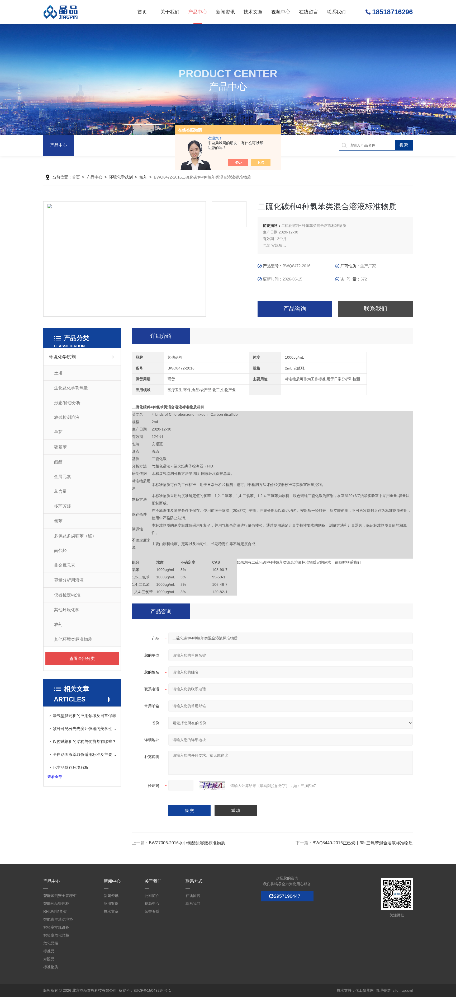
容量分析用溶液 (69, 580)
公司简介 (152, 895)
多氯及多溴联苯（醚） (75, 535)
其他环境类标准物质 (73, 639)
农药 (58, 624)
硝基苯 (60, 447)
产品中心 (197, 12)
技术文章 (253, 12)
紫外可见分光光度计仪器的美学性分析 (85, 728)
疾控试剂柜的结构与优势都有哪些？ (84, 741)
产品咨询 (294, 308)
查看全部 (55, 777)
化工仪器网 (364, 990)
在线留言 (308, 12)
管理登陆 (383, 990)
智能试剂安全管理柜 (60, 895)
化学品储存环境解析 (70, 767)
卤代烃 (60, 550)
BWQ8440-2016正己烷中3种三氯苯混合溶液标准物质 (362, 843)
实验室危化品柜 (56, 935)
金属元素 (62, 476)
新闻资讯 (225, 12)
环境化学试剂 (121, 177)
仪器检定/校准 (67, 595)
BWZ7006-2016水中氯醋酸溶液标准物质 (187, 843)
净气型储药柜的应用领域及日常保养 (84, 715)
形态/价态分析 (67, 402)
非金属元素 (64, 565)
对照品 (48, 959)
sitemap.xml (403, 990)
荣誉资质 (152, 911)
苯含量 (60, 491)
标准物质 (50, 967)
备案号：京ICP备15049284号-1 (145, 990)
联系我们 (336, 12)
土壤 (58, 373)
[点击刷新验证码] (212, 785)
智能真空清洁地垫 (58, 919)
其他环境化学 (66, 609)
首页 (142, 12)
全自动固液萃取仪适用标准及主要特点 (85, 754)
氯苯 (143, 177)
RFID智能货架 (55, 911)
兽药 (58, 432)
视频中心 (280, 12)
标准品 (48, 951)
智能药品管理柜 (56, 903)
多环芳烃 (62, 506)
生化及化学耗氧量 (71, 388)
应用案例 (111, 903)
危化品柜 (50, 943)
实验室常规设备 (56, 927)
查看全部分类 (82, 658)
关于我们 (169, 12)
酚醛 (58, 462)
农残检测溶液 (66, 417)
